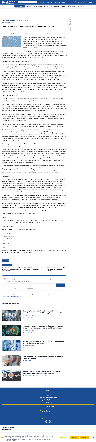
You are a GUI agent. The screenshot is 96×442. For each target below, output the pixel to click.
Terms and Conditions (48, 401)
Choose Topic (19, 6)
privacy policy (30, 288)
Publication (57, 2)
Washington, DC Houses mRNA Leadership (54, 270)
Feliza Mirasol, (28, 375)
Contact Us (48, 395)
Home (38, 431)
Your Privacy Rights (48, 402)
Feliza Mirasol (28, 360)
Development (39, 6)
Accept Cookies (84, 437)
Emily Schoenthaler (29, 315)
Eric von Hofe (43, 375)
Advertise (48, 392)
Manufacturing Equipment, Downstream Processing (36, 294)
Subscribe (60, 285)
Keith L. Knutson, (36, 375)
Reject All (74, 437)
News (50, 431)
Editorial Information (48, 394)
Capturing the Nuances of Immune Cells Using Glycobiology (11, 270)
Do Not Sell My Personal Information (48, 397)
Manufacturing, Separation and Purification (13, 296)
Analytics (33, 6)
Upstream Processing (77, 6)
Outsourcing (63, 6)
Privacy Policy (48, 399)
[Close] (93, 437)
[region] (48, 437)
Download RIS (5, 260)
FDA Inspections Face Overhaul (31, 269)
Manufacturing (56, 6)
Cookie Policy (14, 440)
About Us (48, 390)
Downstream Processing (47, 6)
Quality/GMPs (69, 6)
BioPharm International (8, 22)
